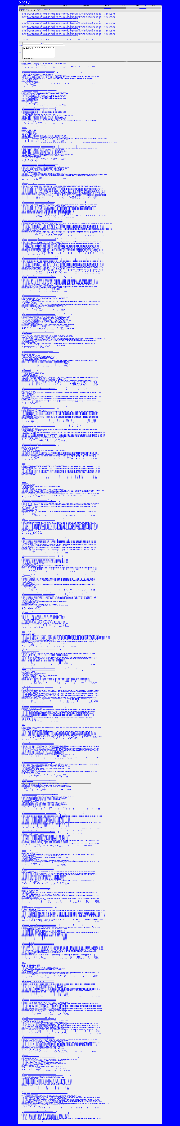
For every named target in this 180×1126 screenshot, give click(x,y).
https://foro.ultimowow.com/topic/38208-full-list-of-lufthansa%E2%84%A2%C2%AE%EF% (40, 207)
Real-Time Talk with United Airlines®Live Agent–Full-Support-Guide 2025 (37, 634)
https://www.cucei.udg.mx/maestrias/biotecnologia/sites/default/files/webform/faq (38, 463)
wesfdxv (24, 552)
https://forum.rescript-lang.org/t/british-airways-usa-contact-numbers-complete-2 (38, 676)
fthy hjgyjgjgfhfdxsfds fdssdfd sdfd (29, 798)
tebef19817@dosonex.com (44, 28)
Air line (23, 180)
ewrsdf (23, 409)
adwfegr (23, 883)
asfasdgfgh (24, 948)
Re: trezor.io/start (27, 177)
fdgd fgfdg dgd (25, 470)
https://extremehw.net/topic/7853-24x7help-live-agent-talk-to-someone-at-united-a (38, 336)
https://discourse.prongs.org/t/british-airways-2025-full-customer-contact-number (38, 976)
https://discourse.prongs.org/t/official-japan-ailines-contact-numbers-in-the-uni (38, 866)
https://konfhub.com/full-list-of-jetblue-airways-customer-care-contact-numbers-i (38, 514)
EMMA (23, 738)
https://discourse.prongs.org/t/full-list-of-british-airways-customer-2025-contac (38, 969)
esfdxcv (24, 533)
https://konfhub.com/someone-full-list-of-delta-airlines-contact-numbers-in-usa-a (38, 427)
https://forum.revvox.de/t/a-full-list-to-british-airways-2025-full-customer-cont (37, 873)
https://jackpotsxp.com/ (27, 788)
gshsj (23, 361)
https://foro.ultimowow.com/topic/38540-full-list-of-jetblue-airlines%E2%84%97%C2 (39, 185)
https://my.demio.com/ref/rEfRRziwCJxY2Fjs (31, 274)
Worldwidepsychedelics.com (28, 367)
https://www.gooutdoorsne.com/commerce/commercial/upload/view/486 (36, 1067)
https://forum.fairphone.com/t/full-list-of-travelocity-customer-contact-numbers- (38, 971)
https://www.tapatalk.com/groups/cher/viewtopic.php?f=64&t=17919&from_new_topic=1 (40, 811)
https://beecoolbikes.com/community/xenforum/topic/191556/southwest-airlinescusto (39, 836)
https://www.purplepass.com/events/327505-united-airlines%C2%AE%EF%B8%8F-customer (41, 1090)
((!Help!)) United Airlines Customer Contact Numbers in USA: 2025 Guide (37, 340)
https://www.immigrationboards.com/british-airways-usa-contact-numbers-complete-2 (39, 761)
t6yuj (23, 600)
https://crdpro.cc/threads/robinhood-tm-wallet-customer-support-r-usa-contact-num (38, 1059)
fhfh (23, 743)
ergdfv (23, 671)
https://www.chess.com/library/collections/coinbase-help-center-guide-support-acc (38, 1043)
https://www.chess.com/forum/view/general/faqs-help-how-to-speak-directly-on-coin (39, 784)
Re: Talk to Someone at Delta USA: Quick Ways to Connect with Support (39, 903)
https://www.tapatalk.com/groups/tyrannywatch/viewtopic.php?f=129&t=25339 (38, 349)
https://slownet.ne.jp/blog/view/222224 (30, 110)
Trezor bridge (25, 1074)
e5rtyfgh (24, 870)
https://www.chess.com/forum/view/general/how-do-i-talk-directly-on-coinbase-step (39, 794)
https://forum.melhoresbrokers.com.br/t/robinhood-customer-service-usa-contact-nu (39, 1088)
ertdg (23, 413)
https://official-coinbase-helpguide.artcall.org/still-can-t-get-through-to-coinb (37, 365)
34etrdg (23, 555)
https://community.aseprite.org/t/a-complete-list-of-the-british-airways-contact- (38, 592)
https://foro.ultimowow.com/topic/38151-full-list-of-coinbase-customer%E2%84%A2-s (39, 205)
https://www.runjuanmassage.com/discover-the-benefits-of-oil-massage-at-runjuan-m (39, 1038)
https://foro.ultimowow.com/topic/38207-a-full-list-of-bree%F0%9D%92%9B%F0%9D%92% (40, 209)
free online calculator (26, 749)
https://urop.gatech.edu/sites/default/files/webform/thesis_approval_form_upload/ (38, 1036)
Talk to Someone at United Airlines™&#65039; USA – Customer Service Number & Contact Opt (41, 344)
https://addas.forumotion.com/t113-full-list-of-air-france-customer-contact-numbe (38, 195)
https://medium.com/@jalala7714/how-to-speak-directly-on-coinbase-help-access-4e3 (39, 746)
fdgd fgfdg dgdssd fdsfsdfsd (28, 429)
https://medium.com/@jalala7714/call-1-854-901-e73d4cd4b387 (35, 782)
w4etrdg (23, 571)
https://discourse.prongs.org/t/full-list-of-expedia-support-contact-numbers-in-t (38, 880)
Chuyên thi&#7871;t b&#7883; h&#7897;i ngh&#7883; (33, 356)
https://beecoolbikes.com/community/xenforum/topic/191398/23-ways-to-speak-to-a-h (39, 854)
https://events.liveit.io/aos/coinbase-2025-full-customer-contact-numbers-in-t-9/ (38, 713)
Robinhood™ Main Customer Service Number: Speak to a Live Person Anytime (38, 802)
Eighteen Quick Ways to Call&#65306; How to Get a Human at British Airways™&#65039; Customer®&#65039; (45, 1112)
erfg (23, 507)
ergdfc (23, 506)
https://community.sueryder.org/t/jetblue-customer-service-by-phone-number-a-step (39, 946)
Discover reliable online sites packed (31, 93)
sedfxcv (24, 526)
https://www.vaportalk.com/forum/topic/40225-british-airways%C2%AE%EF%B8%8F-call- (40, 451)
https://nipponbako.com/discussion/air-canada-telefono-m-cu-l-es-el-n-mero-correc (38, 663)
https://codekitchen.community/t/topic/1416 (31, 130)
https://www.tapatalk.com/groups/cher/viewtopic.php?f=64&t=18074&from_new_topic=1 (40, 804)
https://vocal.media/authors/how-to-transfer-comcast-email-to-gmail (36, 512)
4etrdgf (23, 650)
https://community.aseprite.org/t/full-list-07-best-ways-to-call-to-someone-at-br (38, 591)
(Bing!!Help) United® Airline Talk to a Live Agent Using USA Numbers (36, 347)
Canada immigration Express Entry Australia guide (34, 666)
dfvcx (23, 536)
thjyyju (23, 916)
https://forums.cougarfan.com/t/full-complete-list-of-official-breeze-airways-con (38, 363)
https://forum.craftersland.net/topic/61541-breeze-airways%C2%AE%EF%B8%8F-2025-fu (40, 929)
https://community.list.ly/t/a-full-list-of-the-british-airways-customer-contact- (37, 722)
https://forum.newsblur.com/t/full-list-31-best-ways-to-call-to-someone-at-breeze (38, 750)
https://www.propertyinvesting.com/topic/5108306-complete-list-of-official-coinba (38, 305)
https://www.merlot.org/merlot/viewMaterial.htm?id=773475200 (35, 986)
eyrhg (23, 595)
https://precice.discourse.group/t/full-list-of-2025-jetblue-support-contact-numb (38, 718)
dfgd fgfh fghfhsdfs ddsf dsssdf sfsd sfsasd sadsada (33, 659)
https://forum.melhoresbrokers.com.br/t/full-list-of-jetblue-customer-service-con (38, 1004)
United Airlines (25, 426)
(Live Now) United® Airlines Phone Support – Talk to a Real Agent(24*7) (36, 640)
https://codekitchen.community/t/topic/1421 (31, 125)
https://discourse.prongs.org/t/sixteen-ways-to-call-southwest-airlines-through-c (38, 947)
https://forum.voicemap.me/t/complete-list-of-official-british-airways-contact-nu (38, 515)
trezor (23, 619)
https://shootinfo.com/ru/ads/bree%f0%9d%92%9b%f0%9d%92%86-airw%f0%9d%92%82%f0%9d (42, 240)
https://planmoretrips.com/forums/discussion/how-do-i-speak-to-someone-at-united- (39, 797)
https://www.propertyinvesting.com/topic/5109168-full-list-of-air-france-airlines (38, 239)
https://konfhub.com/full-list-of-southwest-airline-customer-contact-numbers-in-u (38, 499)
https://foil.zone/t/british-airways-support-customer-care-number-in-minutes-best (38, 996)
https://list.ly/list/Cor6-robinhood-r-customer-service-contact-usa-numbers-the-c (38, 790)
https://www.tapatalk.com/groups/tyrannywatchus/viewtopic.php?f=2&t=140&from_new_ (40, 289)
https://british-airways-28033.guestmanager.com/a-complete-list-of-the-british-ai (38, 439)
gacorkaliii (24, 1110)
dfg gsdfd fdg (25, 906)
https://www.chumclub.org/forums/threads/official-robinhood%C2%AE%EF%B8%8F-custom (41, 193)
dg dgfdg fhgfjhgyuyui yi (27, 810)
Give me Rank (25, 759)
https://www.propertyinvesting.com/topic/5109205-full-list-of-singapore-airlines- (38, 224)
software (24, 196)
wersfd (23, 480)
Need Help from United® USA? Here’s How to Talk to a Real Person (36, 459)
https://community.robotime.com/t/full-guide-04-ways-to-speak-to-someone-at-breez (39, 485)
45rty (23, 596)
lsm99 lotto (24, 638)
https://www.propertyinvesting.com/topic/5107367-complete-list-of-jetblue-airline (38, 330)
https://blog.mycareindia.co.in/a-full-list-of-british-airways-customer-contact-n (37, 703)
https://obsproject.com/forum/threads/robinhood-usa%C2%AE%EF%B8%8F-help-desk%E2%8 (41, 1123)
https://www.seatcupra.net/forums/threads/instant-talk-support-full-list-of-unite (38, 643)
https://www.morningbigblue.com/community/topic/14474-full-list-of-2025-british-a (38, 1076)
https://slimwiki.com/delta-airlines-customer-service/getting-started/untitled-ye (38, 1092)
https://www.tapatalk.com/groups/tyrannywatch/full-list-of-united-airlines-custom (38, 339)
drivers (23, 517)
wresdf (23, 416)
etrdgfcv (24, 704)
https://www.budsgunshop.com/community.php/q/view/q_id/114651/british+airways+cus (40, 968)
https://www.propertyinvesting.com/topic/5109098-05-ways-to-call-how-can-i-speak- (39, 258)
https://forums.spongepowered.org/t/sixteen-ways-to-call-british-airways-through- (38, 648)
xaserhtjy (24, 482)
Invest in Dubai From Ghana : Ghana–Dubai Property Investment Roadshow (37, 564)
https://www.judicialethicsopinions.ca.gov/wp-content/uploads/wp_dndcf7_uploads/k (39, 620)
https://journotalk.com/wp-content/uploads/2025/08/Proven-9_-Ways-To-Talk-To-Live (39, 335)
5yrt (23, 665)
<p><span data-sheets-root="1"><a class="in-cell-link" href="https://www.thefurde (39, 95)
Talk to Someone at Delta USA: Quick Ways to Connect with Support (36, 902)
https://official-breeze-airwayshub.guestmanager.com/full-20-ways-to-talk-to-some (38, 431)
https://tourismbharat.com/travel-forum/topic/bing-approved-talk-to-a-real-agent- (38, 368)
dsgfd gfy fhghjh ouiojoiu (27, 807)
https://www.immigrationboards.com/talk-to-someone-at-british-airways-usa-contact (39, 768)
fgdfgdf (23, 1097)
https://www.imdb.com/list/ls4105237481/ (30, 1083)
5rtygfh (23, 877)
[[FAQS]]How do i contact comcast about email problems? (34, 694)
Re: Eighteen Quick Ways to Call (31, 1113)
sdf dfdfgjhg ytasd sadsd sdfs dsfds (29, 814)
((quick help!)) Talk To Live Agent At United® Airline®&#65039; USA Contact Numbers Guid (40, 354)
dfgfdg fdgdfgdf (25, 727)
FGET (23, 780)
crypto (23, 141)
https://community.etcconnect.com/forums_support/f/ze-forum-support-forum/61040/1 (39, 1024)
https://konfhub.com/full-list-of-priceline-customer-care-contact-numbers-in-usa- (38, 484)
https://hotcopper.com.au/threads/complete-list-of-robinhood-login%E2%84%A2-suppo (39, 285)
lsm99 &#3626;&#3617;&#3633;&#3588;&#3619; (32, 639)
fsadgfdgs (24, 711)
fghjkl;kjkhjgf (24, 1069)
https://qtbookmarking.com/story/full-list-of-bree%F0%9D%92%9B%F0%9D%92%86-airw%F (41, 357)
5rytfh (23, 568)
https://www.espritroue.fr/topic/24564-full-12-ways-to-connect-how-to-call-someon (38, 544)
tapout (23, 373)
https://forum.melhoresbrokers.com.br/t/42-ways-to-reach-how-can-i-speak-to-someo (39, 1053)
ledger (23, 527)
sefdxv (23, 538)
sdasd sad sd (25, 98)
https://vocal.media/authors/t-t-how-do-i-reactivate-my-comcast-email (36, 874)
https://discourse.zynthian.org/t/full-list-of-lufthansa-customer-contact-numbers (38, 140)
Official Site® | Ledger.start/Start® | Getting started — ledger (34, 519)
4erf (23, 504)
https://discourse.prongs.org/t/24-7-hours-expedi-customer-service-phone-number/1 (39, 876)
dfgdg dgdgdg (25, 631)
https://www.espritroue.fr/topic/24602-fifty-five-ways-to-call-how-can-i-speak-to (38, 535)
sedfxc (23, 423)
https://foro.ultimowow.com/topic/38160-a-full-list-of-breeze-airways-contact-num (38, 216)
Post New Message (143, 27)
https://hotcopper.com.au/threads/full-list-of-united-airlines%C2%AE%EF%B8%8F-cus (39, 288)
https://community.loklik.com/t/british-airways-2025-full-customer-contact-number (38, 1022)
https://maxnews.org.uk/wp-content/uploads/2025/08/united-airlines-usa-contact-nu (39, 464)
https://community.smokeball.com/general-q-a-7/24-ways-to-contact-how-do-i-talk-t (39, 911)
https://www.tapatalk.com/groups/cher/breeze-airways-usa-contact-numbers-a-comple (39, 833)
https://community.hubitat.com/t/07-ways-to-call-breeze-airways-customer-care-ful (38, 1118)
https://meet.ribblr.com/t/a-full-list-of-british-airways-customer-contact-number (38, 890)
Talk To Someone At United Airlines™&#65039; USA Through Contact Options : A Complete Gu (41, 348)
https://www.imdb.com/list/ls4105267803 (30, 1080)
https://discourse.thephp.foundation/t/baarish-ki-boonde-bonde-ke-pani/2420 (37, 370)
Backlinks (24, 318)
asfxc (23, 494)
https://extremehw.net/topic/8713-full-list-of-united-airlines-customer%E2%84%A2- (39, 326)
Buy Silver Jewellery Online (27, 919)
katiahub (24, 605)
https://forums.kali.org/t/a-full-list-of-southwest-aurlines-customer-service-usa (38, 762)
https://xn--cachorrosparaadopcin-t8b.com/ (31, 312)
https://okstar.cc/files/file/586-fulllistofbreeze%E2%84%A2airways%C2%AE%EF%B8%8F (40, 371)
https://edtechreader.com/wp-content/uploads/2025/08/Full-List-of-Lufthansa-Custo (39, 262)
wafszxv (24, 493)
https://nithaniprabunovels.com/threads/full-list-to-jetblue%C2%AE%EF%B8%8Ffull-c (39, 756)
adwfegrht (24, 901)
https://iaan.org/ (25, 626)
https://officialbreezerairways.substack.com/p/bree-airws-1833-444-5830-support (38, 164)
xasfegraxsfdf (25, 789)
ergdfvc (23, 675)
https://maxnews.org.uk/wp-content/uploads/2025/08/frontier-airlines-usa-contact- (38, 457)
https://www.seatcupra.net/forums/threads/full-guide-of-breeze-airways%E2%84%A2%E (40, 658)
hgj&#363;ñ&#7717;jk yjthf (27, 808)
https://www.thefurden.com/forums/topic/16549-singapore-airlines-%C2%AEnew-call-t (39, 186)
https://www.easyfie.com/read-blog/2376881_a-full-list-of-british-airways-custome (38, 403)
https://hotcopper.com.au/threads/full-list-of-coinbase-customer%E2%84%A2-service (39, 266)
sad (23, 104)
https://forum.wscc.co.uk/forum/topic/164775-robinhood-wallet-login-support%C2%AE (39, 1120)
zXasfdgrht (24, 621)
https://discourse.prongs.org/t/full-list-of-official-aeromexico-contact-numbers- (38, 884)
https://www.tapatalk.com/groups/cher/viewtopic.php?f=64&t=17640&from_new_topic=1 (40, 813)
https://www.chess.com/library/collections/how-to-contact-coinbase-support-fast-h (38, 1023)
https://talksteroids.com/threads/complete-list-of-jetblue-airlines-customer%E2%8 (38, 331)
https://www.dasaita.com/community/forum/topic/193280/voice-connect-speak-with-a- (39, 801)
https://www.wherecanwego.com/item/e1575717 (32, 630)
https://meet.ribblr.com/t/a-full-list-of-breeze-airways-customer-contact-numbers (38, 893)
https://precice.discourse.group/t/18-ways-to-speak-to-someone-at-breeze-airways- (39, 709)
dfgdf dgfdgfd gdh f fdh (27, 352)
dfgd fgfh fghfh (25, 696)
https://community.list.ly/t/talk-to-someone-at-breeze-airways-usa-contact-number (38, 720)
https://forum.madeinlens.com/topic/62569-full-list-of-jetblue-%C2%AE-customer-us (39, 922)
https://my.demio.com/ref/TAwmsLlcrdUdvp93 (31, 281)
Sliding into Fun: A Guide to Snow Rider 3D (31, 375)
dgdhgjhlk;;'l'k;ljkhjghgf (26, 1000)
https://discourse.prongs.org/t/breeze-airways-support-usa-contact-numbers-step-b (39, 945)
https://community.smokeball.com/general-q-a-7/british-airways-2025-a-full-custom (39, 920)
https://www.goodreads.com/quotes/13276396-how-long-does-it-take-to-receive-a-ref (39, 1041)
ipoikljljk (24, 994)
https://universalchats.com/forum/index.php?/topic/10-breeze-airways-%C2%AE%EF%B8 (40, 1098)
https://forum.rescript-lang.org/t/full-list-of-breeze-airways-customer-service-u (37, 672)
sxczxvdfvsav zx (27, 353)
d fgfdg (23, 394)
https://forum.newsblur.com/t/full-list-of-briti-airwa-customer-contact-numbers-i (38, 751)
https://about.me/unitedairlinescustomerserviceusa (32, 310)
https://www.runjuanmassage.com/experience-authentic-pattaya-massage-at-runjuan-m (39, 1078)
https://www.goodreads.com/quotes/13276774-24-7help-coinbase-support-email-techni (39, 1026)
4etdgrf (23, 540)
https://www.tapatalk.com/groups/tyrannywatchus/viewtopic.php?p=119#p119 (37, 303)
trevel (23, 972)
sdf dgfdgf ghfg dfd (26, 647)
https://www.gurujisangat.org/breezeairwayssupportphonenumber (35, 358)
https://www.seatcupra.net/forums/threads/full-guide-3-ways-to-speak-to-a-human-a (39, 654)
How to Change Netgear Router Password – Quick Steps (33, 741)
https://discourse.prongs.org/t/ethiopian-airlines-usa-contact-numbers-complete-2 (38, 822)
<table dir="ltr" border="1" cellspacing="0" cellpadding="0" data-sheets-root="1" (38, 83)
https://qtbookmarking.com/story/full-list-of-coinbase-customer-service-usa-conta (38, 333)
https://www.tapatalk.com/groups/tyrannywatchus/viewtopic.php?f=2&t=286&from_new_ (40, 244)
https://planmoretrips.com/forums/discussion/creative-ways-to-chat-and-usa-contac (39, 796)
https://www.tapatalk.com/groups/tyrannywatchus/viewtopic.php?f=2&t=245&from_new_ (40, 269)
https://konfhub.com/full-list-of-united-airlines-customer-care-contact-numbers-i (38, 542)
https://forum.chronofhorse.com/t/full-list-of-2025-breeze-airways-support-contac (38, 587)
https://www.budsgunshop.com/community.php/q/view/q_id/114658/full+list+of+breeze (39, 965)
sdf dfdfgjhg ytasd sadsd (27, 819)
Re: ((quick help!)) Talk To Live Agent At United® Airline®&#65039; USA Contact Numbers (42, 355)
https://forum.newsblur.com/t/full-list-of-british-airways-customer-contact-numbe (38, 757)
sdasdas (24, 123)
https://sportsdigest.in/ (26, 582)
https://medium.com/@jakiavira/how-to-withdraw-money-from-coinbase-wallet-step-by (39, 473)
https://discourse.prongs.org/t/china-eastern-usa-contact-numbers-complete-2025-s (39, 904)
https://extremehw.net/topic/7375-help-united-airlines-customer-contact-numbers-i (38, 341)
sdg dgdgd (24, 889)
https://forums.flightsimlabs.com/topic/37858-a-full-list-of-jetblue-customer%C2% (38, 689)
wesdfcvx (24, 528)
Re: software (26, 197)
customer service (25, 249)
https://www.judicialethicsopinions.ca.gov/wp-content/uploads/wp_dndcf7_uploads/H (39, 644)
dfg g (23, 990)
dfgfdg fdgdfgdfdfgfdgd (27, 705)
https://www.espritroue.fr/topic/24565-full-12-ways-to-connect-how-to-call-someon (38, 541)
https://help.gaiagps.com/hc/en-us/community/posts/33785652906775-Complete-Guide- (40, 1039)
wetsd (23, 412)
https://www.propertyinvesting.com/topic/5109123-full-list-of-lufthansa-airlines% (38, 253)
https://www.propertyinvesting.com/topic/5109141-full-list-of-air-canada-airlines (38, 243)
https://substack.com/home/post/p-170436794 (31, 157)
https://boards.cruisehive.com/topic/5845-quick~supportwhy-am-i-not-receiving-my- (41, 1045)
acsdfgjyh (24, 466)
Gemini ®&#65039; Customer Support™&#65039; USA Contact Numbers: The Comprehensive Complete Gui (44, 1114)
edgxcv (23, 524)
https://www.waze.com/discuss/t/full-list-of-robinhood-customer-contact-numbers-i (38, 781)
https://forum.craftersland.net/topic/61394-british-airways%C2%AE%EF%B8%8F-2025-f (40, 939)
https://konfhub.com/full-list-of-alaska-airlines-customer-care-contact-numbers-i (38, 549)
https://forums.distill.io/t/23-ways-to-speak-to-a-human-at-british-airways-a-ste (38, 610)
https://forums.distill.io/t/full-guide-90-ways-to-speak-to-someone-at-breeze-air (38, 609)
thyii (23, 745)
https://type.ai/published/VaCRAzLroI (29, 695)
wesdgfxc (24, 875)
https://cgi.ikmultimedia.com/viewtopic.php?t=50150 (32, 233)
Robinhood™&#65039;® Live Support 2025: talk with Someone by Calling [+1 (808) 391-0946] (41, 815)
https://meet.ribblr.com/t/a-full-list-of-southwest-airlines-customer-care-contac (38, 885)
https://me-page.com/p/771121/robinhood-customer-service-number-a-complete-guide (39, 785)
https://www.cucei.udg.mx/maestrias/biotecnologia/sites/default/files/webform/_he (38, 461)
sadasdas (24, 149)
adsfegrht (24, 691)
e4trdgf (23, 503)
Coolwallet (24, 930)
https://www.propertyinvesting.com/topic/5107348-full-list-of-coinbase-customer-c (38, 332)
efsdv (23, 481)
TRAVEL (24, 321)
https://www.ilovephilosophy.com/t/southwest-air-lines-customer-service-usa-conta (39, 556)
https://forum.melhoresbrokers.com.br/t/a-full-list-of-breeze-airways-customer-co (38, 1042)
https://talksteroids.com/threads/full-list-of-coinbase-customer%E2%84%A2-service (39, 315)
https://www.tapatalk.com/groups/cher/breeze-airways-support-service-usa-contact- (39, 828)
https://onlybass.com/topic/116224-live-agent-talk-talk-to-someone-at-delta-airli (38, 351)
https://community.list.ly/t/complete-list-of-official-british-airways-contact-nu (37, 731)
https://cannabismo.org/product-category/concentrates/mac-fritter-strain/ (37, 1124)
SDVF (23, 742)
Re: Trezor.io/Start (28, 392)
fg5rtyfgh (24, 868)
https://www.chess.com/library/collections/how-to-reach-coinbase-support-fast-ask (38, 1031)
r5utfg (23, 601)
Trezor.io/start (25, 202)
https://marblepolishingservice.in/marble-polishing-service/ (34, 778)
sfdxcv (23, 532)
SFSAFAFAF (25, 583)
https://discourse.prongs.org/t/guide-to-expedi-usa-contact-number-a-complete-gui (38, 882)
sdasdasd (24, 92)
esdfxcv (24, 529)
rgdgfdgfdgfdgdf (25, 132)
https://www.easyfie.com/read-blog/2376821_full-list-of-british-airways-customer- (38, 405)
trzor (23, 190)
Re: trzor (26, 191)
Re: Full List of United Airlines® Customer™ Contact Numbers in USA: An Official (41, 338)
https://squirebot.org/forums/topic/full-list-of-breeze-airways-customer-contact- (38, 86)
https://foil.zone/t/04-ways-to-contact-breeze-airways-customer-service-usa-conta (38, 995)
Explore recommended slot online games (32, 133)
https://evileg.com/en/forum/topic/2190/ (30, 998)
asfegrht (24, 786)
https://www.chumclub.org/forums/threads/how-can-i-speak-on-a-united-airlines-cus (39, 192)
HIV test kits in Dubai (26, 831)
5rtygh (23, 667)
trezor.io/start (25, 176)
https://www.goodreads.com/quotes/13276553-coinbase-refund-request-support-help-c (39, 1035)
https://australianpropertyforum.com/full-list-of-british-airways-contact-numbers (38, 359)
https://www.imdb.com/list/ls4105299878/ (30, 1075)
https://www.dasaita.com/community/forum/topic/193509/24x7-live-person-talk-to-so (39, 799)
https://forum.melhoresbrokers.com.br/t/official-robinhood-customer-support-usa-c (38, 1086)
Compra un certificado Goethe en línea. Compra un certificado (34, 1095)
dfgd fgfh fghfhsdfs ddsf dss (28, 692)
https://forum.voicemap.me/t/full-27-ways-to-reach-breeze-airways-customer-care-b (39, 513)
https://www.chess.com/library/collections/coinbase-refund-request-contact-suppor (39, 1037)
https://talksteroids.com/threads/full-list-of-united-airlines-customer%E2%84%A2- (38, 263)
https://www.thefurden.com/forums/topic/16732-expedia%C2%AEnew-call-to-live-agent (39, 114)
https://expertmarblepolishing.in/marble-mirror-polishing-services (35, 774)
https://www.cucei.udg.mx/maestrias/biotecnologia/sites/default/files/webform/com (39, 386)
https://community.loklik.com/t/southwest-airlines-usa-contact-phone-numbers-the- (39, 1011)
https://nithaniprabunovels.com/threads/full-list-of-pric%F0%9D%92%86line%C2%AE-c (40, 632)
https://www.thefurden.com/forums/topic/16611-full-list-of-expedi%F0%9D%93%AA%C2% (40, 112)
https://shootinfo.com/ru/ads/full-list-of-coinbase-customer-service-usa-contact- (38, 297)
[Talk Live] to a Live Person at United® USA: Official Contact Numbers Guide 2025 (39, 469)
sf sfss (23, 649)
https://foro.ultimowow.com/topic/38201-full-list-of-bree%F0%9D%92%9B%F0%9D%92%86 (40, 214)
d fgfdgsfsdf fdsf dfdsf (26, 390)
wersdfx (23, 488)
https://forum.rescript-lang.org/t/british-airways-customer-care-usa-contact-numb (38, 687)
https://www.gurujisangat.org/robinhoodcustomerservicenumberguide (36, 308)
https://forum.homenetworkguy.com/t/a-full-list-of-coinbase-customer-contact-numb (39, 381)
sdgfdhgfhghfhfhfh (26, 342)
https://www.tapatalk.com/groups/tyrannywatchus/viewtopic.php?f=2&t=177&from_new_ (40, 282)
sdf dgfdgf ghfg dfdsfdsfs (27, 633)
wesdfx (23, 419)
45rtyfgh (24, 688)
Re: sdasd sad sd (27, 102)
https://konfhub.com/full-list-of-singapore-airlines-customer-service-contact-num (38, 448)
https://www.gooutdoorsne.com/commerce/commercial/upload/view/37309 (37, 737)
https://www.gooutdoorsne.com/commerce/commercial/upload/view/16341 (37, 865)
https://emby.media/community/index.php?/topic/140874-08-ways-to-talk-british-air (39, 978)
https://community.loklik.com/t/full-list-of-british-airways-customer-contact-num (38, 999)
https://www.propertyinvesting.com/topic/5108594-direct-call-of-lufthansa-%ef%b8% (39, 291)
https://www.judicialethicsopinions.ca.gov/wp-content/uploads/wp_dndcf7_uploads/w (39, 625)
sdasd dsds (24, 147)
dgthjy (23, 618)
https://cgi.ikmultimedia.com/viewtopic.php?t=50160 (32, 229)
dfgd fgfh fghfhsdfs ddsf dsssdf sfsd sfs (30, 670)
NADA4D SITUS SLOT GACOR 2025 (29, 366)
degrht (23, 622)
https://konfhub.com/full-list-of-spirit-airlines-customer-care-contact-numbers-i (38, 442)
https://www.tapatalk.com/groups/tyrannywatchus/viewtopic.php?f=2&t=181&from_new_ (40, 277)
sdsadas (24, 151)
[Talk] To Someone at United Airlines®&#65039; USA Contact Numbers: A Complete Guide (40, 867)
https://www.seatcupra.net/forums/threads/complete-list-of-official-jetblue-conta (38, 661)
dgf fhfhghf (24, 864)
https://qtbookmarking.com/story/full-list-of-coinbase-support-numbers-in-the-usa (38, 323)
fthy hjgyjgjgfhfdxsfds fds (27, 800)
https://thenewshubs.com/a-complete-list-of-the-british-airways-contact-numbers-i (38, 710)
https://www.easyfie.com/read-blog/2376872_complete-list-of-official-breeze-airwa (38, 401)
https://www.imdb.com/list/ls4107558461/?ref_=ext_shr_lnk (34, 795)
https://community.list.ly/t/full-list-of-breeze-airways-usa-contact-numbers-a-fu (38, 728)
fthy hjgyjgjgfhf (25, 803)
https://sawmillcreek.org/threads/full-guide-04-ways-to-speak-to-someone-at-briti (38, 471)
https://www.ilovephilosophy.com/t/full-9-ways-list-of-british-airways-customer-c (38, 614)
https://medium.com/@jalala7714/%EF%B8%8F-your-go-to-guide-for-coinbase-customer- (40, 509)
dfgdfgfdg (24, 378)
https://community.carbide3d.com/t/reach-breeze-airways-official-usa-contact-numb (39, 1106)
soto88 (23, 393)
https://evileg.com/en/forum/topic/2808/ (30, 997)
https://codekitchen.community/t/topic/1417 (31, 128)
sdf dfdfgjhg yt (25, 820)
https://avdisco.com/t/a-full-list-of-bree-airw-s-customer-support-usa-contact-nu (38, 97)
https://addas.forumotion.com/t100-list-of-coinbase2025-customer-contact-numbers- (39, 201)
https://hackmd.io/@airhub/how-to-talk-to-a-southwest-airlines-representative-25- (38, 570)
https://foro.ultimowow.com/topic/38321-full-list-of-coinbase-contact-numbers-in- (38, 204)
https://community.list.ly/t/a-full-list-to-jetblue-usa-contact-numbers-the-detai (37, 732)
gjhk (23, 1125)
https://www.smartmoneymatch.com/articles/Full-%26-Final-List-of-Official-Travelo (39, 816)
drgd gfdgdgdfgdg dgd (26, 389)
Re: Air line (26, 181)
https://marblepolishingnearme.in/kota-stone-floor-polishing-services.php (36, 758)
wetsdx (23, 550)
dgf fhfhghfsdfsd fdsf (26, 847)
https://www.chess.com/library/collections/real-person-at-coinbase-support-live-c (38, 1028)
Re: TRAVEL (26, 322)
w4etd (23, 590)
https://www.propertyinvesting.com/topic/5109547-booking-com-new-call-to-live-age (39, 198)
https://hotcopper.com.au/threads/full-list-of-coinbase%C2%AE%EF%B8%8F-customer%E (40, 235)
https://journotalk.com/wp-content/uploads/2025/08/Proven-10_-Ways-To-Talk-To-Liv (39, 334)
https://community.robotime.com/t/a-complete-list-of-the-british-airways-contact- (38, 495)
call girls (26, 606)
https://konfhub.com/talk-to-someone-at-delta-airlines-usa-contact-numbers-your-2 (38, 396)
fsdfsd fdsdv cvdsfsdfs (27, 853)
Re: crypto (26, 142)
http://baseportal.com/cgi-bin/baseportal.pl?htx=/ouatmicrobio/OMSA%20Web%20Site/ (40, 311)
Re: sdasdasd (27, 106)
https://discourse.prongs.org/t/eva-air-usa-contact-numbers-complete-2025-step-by (39, 827)
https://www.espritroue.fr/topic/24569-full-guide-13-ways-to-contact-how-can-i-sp (38, 537)
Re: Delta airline (27, 200)
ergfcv (23, 486)
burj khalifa (24, 925)
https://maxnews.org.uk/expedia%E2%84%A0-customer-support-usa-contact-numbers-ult (40, 477)
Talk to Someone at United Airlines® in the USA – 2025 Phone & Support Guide (38, 850)
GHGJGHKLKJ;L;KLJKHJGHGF (28, 940)
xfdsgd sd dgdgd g (26, 395)
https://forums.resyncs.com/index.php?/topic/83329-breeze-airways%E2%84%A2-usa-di (40, 1104)
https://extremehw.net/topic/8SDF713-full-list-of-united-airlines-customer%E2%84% (39, 325)
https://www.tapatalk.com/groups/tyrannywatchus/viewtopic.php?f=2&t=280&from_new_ (40, 260)
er (22, 669)
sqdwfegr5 (24, 747)
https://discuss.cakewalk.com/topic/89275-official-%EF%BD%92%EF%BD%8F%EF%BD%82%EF (42, 134)
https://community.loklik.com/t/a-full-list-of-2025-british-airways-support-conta (38, 1002)
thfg (23, 554)
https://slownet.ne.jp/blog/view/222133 (30, 254)
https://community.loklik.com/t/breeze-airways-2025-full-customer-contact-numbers (39, 1007)
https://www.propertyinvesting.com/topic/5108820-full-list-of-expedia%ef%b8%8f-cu (39, 259)
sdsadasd (24, 146)
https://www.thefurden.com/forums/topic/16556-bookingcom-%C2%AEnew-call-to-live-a (40, 183)
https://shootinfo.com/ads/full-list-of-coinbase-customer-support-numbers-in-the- (38, 329)
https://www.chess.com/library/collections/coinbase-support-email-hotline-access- (38, 1032)
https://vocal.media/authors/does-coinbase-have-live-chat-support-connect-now (38, 1073)
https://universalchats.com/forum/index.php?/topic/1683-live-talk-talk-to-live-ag (38, 993)
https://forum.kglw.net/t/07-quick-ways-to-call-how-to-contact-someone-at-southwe (38, 673)
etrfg (23, 872)
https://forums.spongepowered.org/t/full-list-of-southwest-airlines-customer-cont (38, 702)
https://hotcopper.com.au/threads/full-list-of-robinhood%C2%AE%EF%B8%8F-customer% (40, 256)
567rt (23, 576)
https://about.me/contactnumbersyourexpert (31, 314)
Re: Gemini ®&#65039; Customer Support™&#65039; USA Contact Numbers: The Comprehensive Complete (46, 1115)
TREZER (24, 501)
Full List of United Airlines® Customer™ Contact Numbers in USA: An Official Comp (39, 337)
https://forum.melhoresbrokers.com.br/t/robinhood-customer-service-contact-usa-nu (39, 1091)
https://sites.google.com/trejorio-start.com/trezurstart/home (34, 624)
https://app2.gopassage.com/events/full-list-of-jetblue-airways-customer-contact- (38, 379)
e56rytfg (24, 869)
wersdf (23, 414)
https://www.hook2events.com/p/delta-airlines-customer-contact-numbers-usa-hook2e (39, 1072)
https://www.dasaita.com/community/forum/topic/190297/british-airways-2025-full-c (39, 881)
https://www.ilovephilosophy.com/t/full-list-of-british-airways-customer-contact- (38, 558)
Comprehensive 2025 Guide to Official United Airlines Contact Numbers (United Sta (39, 369)
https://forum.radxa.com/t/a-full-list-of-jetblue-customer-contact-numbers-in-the (38, 970)
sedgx (23, 664)
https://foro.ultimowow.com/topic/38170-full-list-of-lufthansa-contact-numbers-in (38, 217)
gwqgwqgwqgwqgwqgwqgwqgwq (28, 376)
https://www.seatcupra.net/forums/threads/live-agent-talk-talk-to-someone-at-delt (38, 646)
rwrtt (23, 1040)
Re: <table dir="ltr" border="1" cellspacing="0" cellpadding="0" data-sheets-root (40, 109)
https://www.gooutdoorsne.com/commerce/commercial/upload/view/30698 (37, 783)
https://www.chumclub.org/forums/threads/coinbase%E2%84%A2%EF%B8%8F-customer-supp (41, 158)
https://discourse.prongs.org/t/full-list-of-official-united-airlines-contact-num (37, 926)
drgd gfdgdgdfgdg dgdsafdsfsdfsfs (29, 388)
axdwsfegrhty (25, 878)
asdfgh (23, 729)
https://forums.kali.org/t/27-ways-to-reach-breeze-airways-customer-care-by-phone (39, 760)
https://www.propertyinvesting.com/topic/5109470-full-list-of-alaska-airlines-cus (38, 206)
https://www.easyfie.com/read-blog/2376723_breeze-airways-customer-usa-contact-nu (39, 406)
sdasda (23, 150)
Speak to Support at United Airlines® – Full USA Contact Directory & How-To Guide (39, 397)
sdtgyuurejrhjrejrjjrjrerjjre (27, 377)
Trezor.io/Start (25, 391)
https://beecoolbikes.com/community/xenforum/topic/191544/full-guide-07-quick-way (39, 841)
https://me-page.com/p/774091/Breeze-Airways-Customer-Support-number (37, 697)
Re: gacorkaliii (27, 1111)
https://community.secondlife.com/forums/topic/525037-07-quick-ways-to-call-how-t (39, 1116)
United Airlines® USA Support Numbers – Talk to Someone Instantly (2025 (37, 821)
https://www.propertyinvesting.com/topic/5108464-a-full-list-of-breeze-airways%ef (38, 295)
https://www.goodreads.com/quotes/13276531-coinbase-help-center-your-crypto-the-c (39, 1033)
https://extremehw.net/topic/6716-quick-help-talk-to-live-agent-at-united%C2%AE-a (39, 350)
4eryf (23, 690)
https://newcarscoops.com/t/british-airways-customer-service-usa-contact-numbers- (39, 1119)
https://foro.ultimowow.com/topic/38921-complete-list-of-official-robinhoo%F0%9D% (39, 178)
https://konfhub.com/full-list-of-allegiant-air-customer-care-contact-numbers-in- (38, 505)
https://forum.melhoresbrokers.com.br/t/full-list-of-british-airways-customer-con (38, 1054)
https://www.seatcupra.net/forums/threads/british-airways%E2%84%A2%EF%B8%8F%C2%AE (41, 655)
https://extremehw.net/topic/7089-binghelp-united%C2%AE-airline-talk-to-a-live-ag (38, 345)
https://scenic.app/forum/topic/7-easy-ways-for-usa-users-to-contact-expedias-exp (39, 1121)
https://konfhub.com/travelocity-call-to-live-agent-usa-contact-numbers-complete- (38, 508)
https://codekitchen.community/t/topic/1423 (31, 115)
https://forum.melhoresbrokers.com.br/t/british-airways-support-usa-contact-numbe (39, 1044)
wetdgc (23, 652)
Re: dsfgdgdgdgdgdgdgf (29, 85)
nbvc (23, 979)
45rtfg (23, 557)
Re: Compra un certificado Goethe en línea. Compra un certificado (37, 1096)
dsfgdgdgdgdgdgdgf (26, 84)
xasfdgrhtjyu (24, 467)
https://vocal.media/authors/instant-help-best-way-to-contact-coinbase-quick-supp (38, 988)
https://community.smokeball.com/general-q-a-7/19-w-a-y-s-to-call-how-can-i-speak (39, 941)
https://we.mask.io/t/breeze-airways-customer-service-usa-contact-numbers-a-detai (39, 992)
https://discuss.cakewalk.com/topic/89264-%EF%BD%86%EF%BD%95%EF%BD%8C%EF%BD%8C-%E (44, 162)
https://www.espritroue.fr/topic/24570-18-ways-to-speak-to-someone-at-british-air (38, 539)
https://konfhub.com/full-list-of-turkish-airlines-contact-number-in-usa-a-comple (38, 531)
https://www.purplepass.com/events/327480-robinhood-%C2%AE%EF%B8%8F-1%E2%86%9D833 (42, 1094)
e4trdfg (23, 562)
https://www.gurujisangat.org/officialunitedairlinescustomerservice (35, 294)
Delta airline (24, 199)
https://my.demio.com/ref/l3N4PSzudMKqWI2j (31, 307)
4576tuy (24, 602)
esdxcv (23, 662)
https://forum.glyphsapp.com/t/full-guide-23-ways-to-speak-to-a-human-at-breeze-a (39, 849)
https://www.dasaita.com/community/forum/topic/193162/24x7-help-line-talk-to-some (39, 806)
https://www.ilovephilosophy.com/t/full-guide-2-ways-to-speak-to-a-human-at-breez (38, 612)
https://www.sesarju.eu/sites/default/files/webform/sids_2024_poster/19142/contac (39, 1034)
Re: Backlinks (27, 319)
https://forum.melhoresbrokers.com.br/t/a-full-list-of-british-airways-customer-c (38, 1071)
